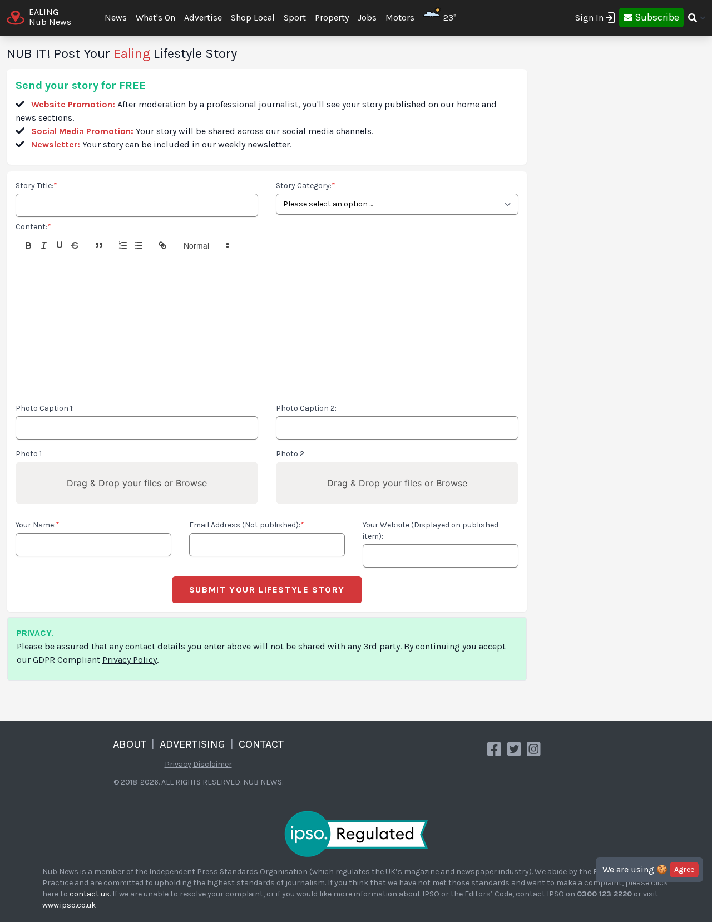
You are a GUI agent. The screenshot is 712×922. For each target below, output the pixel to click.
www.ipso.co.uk (69, 905)
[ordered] (123, 245)
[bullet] (138, 245)
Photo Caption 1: (45, 408)
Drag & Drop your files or (137, 483)
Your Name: (38, 525)
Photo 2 (290, 453)
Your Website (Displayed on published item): (430, 530)
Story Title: (36, 185)
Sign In (589, 17)
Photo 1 (29, 453)
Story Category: (305, 185)
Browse (191, 483)
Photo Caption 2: (306, 408)
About (129, 744)
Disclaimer (212, 764)
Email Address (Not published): (246, 525)
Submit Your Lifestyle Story (267, 589)
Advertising (192, 744)
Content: (33, 226)
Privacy (178, 764)
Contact (261, 744)
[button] (206, 245)
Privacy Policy (129, 659)
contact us (90, 894)
